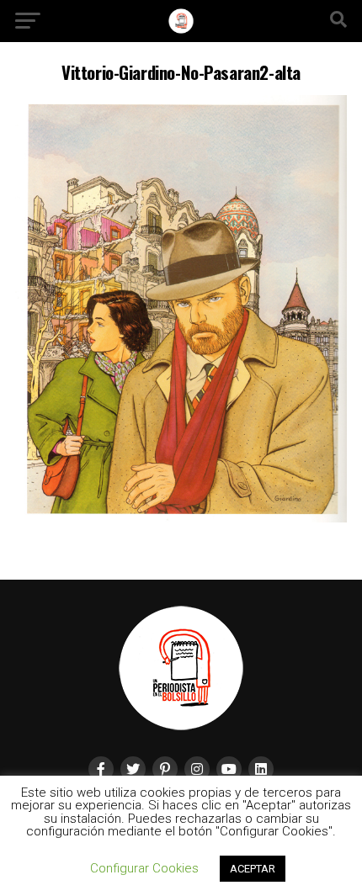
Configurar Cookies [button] (144, 868)
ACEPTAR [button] (252, 868)
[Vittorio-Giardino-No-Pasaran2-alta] (181, 518)
